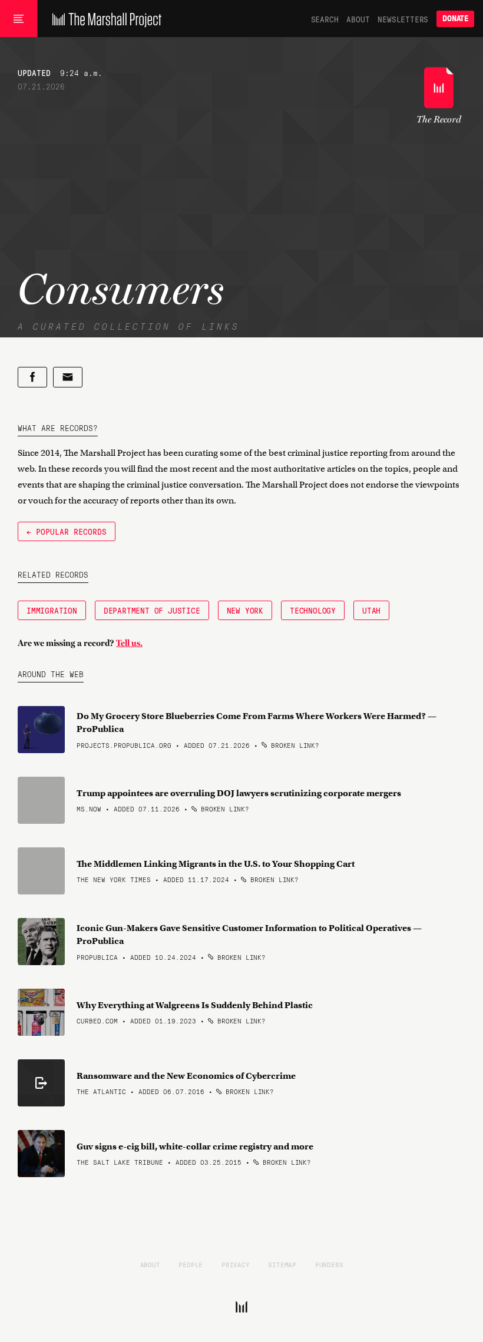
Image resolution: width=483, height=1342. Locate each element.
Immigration (52, 610)
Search (325, 19)
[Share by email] (67, 377)
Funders (329, 1264)
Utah (371, 610)
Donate (455, 18)
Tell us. (129, 643)
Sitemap (282, 1264)
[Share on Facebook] (32, 377)
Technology (313, 610)
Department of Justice (152, 610)
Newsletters (403, 19)
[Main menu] (18, 19)
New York (245, 610)
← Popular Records (67, 531)
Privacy (235, 1264)
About (357, 19)
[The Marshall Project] (104, 19)
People (190, 1264)
